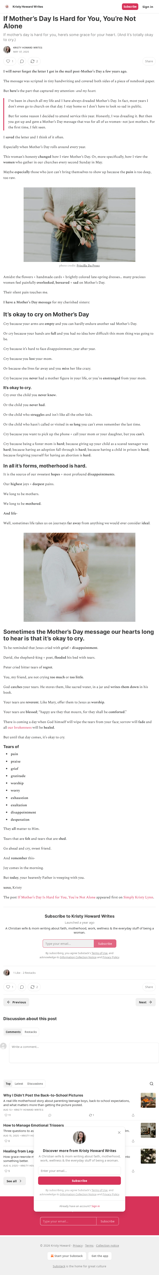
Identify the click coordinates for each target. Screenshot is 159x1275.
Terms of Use (99, 1190)
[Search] (151, 1084)
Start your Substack (68, 1256)
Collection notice (107, 1245)
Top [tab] (8, 1084)
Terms (89, 1245)
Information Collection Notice (78, 1194)
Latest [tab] (19, 1084)
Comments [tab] (13, 1032)
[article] (79, 1105)
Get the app (100, 1256)
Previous (19, 1002)
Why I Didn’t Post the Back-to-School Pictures (43, 1095)
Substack (59, 1266)
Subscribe (130, 6)
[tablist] (21, 1032)
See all (12, 1181)
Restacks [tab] (31, 1032)
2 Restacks (29, 973)
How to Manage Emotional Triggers (33, 1125)
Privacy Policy (110, 1194)
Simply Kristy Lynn (138, 897)
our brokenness (20, 727)
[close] (119, 1132)
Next (143, 1002)
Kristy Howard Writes (27, 47)
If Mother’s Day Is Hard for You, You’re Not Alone (56, 897)
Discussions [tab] (35, 1084)
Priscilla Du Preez (88, 265)
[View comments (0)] (22, 61)
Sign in (147, 7)
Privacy (78, 1245)
